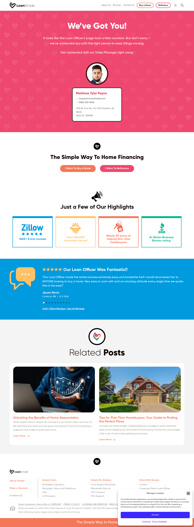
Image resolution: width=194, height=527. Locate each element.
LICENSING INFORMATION (94, 504)
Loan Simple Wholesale (103, 485)
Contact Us (128, 5)
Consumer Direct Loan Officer (154, 488)
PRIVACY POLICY (71, 504)
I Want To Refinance (117, 168)
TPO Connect (98, 492)
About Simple (17, 481)
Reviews (117, 5)
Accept (155, 515)
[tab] (43, 302)
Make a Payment (19, 488)
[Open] (175, 5)
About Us (106, 5)
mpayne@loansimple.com (92, 99)
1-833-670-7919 (98, 508)
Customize (146, 521)
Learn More (19, 436)
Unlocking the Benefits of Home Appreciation (46, 417)
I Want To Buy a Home (78, 168)
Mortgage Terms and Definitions (59, 488)
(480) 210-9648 (86, 102)
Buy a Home (145, 5)
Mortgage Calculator (53, 485)
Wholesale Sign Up (101, 488)
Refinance (163, 5)
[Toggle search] (182, 5)
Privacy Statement (159, 521)
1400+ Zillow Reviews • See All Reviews (63, 309)
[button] (188, 493)
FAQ (44, 492)
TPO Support (97, 496)
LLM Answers (48, 496)
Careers (143, 485)
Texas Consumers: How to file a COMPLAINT (39, 504)
